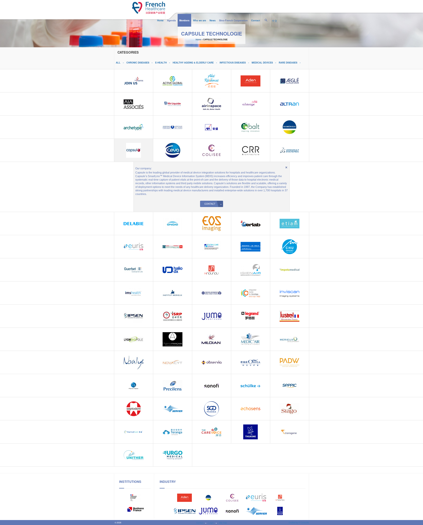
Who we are (199, 20)
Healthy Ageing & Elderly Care (193, 62)
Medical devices (262, 62)
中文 (274, 21)
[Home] (148, 7)
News (213, 20)
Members (184, 20)
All (118, 62)
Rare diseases (288, 62)
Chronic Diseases (137, 62)
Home (160, 20)
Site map (223, 522)
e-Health (161, 62)
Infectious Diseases (233, 62)
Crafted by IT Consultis (299, 523)
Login (211, 522)
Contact (255, 20)
